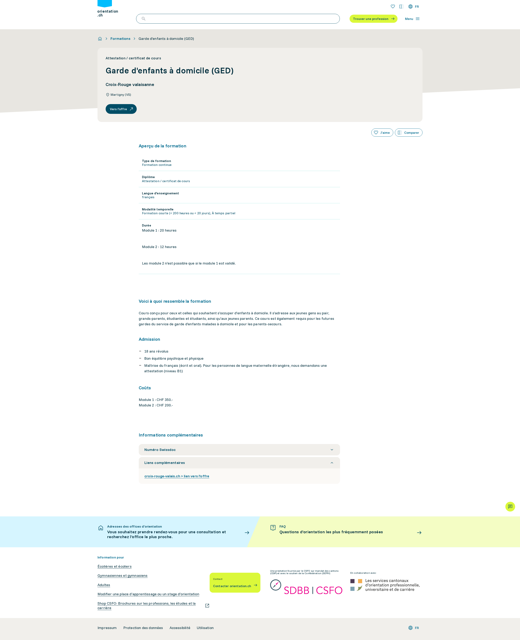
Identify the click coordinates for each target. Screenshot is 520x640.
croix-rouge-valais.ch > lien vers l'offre (176, 476)
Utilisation (205, 628)
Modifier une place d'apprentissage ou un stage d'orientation (148, 594)
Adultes (104, 585)
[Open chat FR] (510, 507)
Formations (120, 38)
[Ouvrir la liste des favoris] (393, 6)
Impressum (107, 628)
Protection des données (143, 628)
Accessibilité (180, 628)
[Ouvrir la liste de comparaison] (401, 6)
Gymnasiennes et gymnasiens (123, 575)
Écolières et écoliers (115, 566)
